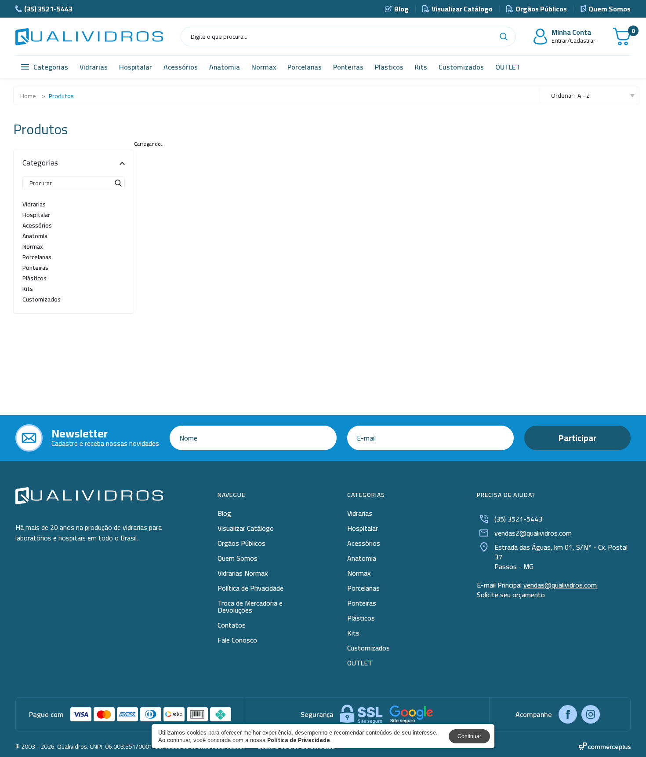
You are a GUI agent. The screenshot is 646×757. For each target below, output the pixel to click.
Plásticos (389, 66)
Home (28, 96)
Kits (421, 66)
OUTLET (507, 66)
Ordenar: (563, 95)
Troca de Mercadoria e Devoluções (250, 606)
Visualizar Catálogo (462, 8)
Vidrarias (94, 66)
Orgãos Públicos (541, 8)
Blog (401, 8)
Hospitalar (135, 66)
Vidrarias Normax (243, 573)
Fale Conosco (237, 639)
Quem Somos (609, 8)
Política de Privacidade (250, 588)
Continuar (469, 736)
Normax (263, 66)
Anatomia (224, 66)
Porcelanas (304, 66)
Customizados (461, 66)
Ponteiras (348, 66)
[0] (622, 36)
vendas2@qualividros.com (533, 533)
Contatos (232, 624)
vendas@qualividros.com (560, 585)
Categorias (50, 66)
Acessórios (180, 66)
